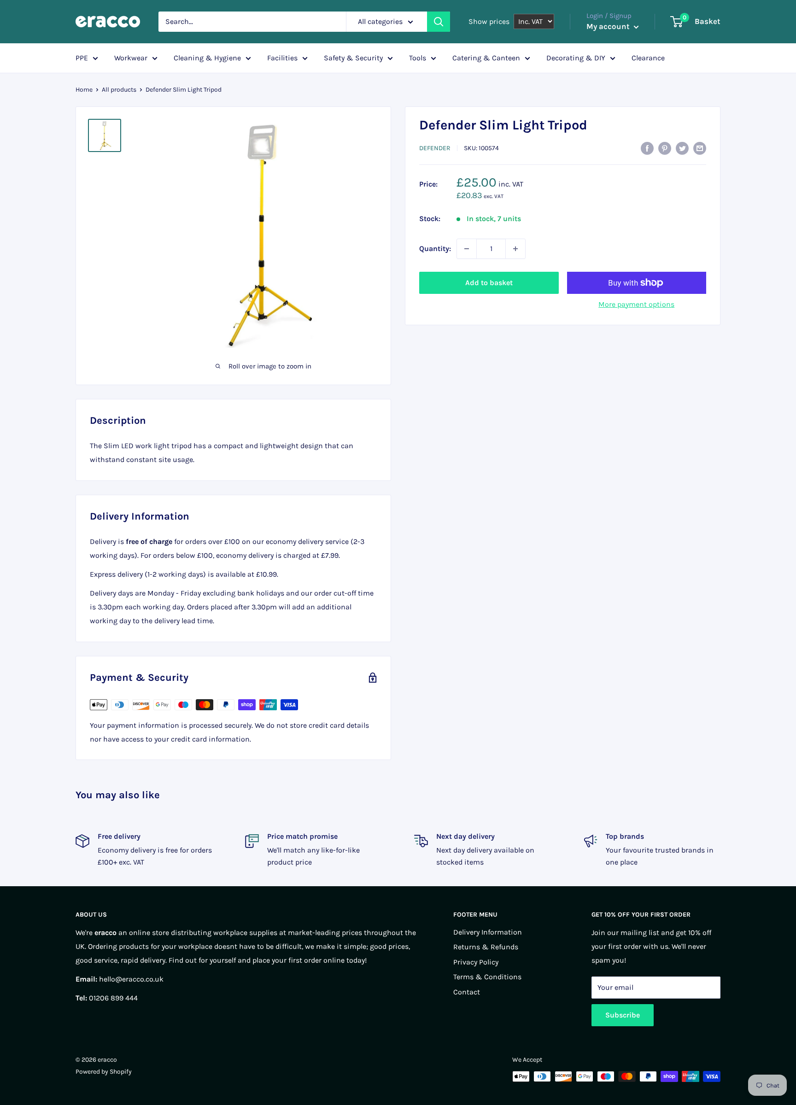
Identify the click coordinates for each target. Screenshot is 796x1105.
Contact (466, 992)
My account (609, 26)
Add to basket (489, 282)
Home (84, 90)
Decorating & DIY (575, 57)
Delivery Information (487, 932)
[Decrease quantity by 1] (466, 248)
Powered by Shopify (104, 1072)
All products (119, 90)
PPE (82, 57)
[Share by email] (699, 147)
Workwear (130, 57)
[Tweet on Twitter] (682, 147)
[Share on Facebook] (647, 147)
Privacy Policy (475, 962)
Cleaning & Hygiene (207, 57)
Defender (435, 148)
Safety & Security (353, 57)
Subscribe (622, 1015)
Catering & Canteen (486, 57)
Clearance (648, 57)
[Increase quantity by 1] (515, 248)
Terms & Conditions (487, 976)
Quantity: (435, 248)
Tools (417, 57)
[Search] (438, 22)
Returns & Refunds (485, 946)
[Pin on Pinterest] (664, 147)
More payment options (636, 304)
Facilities (282, 57)
